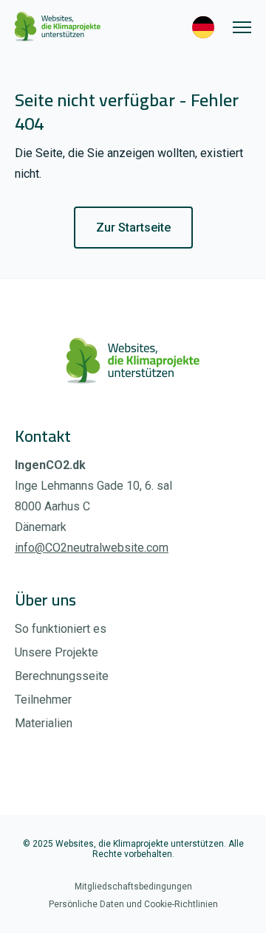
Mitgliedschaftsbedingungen (133, 886)
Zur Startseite (133, 228)
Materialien (43, 723)
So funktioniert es (60, 629)
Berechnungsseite (62, 676)
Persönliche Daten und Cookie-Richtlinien (133, 904)
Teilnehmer (43, 700)
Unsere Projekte (56, 652)
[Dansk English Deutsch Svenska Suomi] (199, 27)
